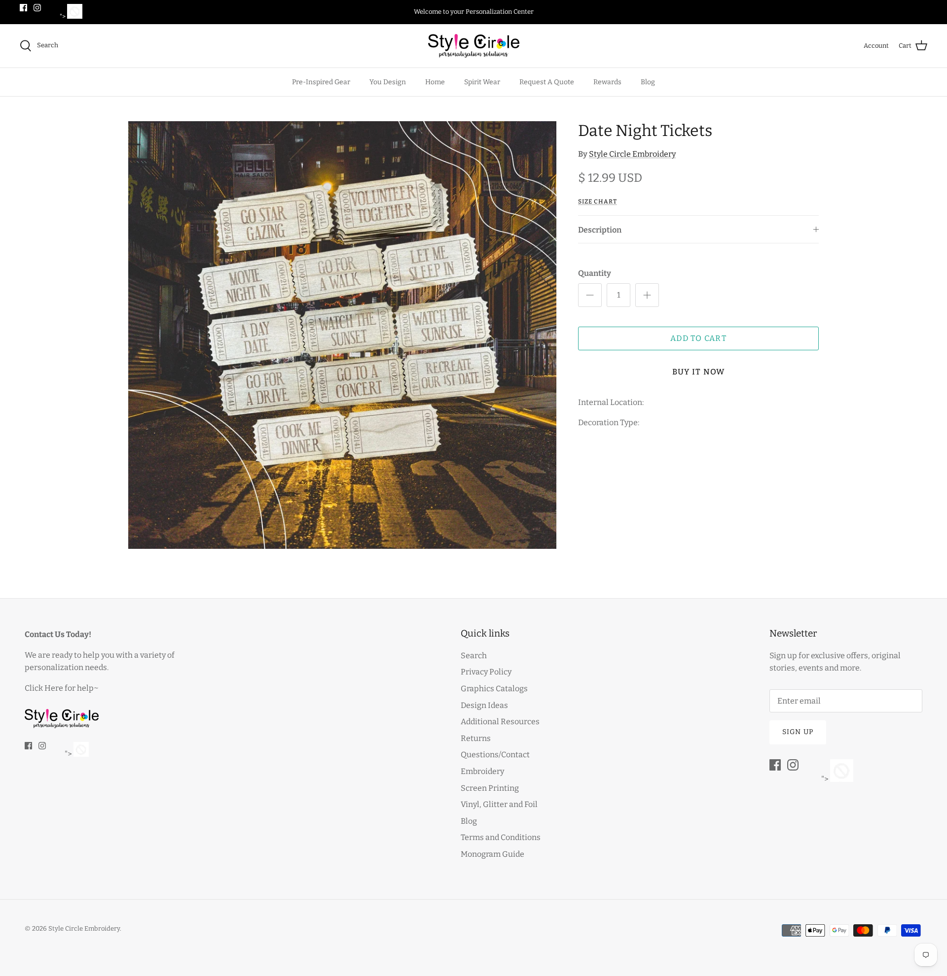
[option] (342, 335)
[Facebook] (23, 7)
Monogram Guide (492, 854)
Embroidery (482, 771)
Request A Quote (546, 82)
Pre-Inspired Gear (321, 82)
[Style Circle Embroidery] (473, 46)
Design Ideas (484, 705)
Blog (648, 82)
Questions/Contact (495, 754)
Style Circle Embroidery (632, 154)
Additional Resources (500, 721)
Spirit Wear (482, 82)
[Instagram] (37, 7)
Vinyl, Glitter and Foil (499, 804)
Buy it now (698, 371)
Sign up (797, 732)
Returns (476, 738)
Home (435, 82)
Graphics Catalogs (494, 688)
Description (599, 230)
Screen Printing (490, 788)
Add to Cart (698, 338)
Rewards (607, 82)
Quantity (594, 273)
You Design (387, 82)
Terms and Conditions (501, 837)
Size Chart (597, 201)
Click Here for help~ (62, 688)
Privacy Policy (486, 671)
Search (474, 655)
